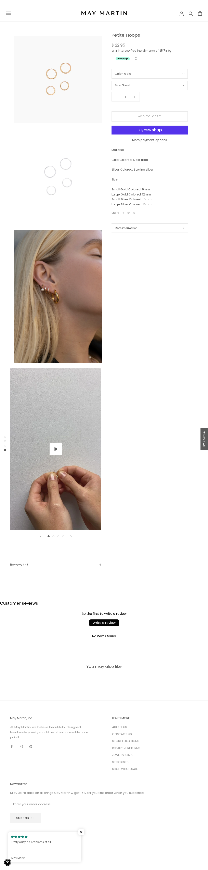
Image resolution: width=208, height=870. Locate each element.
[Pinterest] (134, 213)
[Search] (191, 13)
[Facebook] (123, 213)
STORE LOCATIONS (125, 741)
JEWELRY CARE (122, 755)
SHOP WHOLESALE (125, 769)
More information (126, 228)
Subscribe (25, 818)
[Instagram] (21, 746)
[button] (81, 832)
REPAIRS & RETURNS (126, 748)
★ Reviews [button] (204, 439)
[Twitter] (128, 213)
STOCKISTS (120, 762)
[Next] (71, 536)
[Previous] (40, 536)
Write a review (104, 622)
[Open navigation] (8, 13)
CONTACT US (122, 734)
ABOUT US (119, 727)
